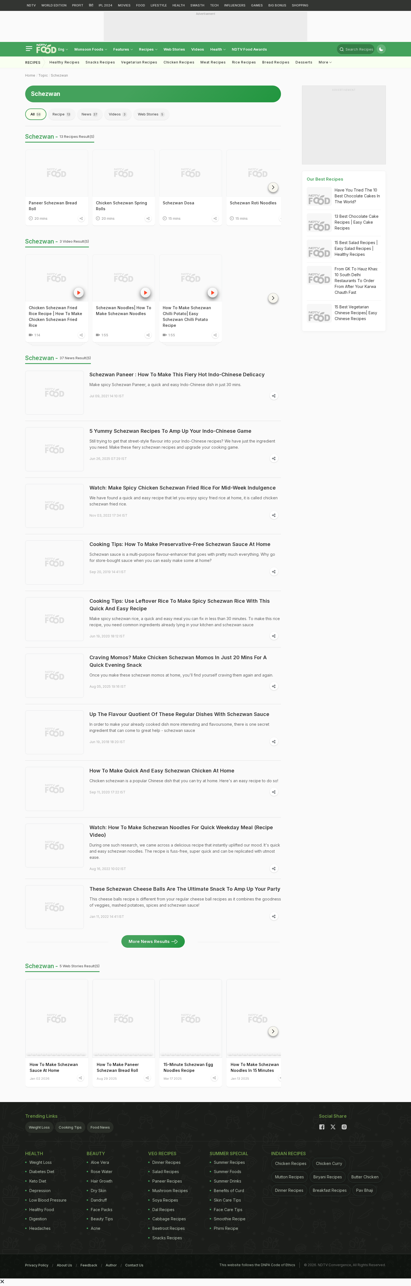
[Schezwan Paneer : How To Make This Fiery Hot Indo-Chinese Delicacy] (54, 393)
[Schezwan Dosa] (190, 173)
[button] (273, 187)
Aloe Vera (100, 1162)
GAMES (257, 5)
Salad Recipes (165, 1171)
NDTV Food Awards (249, 49)
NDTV (31, 5)
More (324, 62)
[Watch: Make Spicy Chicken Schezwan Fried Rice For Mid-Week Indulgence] (54, 506)
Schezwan (59, 75)
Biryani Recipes (327, 1176)
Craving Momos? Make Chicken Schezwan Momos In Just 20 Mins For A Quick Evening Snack (178, 661)
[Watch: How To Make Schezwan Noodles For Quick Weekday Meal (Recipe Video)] (54, 846)
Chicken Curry (329, 1163)
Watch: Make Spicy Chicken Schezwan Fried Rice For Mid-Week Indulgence (182, 488)
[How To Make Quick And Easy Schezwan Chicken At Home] (54, 789)
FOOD (140, 5)
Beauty (96, 1153)
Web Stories (174, 49)
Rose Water (101, 1171)
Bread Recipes (275, 62)
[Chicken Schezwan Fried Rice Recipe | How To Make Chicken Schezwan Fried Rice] (56, 277)
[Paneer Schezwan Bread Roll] (56, 173)
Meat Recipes (213, 62)
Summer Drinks (227, 1181)
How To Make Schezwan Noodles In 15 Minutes (255, 1067)
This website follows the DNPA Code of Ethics (257, 1265)
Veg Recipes (162, 1153)
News (89, 114)
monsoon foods (89, 49)
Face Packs (101, 1209)
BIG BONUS (277, 5)
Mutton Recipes (289, 1176)
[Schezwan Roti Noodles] (257, 173)
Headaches (40, 1228)
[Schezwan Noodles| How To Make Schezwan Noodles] (124, 277)
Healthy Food (41, 1209)
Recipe (61, 114)
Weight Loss (39, 1127)
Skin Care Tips (227, 1200)
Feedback (89, 1265)
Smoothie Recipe (229, 1218)
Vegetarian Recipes (139, 62)
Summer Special (229, 1153)
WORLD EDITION (54, 5)
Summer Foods (227, 1171)
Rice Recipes (244, 62)
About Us (64, 1265)
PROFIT (77, 5)
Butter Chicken (365, 1176)
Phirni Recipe (226, 1228)
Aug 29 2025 (107, 1078)
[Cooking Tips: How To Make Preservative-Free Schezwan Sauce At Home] (54, 562)
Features (121, 49)
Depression (40, 1190)
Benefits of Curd (229, 1190)
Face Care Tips (228, 1209)
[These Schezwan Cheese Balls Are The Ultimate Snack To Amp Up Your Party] (54, 907)
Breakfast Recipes (330, 1190)
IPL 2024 (105, 5)
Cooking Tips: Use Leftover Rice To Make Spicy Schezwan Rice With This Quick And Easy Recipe (179, 604)
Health (216, 49)
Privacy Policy (36, 1265)
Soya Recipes (165, 1200)
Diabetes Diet (41, 1171)
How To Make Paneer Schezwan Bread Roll (118, 1067)
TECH (214, 5)
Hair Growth (101, 1181)
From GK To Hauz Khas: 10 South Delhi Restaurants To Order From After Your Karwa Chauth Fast (356, 280)
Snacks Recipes (100, 62)
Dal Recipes (163, 1209)
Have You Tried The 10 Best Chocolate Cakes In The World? (357, 196)
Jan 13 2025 (240, 1078)
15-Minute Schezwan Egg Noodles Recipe (188, 1067)
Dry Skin (98, 1190)
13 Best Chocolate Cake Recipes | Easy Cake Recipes (357, 222)
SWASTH (197, 5)
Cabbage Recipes (169, 1218)
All (35, 114)
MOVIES (124, 5)
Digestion (38, 1218)
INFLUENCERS (234, 5)
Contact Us (134, 1265)
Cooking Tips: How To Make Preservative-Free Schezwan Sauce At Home (179, 544)
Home (30, 75)
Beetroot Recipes (168, 1228)
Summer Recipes (229, 1162)
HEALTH (179, 5)
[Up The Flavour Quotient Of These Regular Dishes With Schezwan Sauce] (54, 732)
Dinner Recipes (166, 1162)
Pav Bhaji (364, 1190)
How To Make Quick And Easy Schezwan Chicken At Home (161, 771)
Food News (100, 1127)
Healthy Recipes (64, 62)
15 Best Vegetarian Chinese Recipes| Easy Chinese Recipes (356, 312)
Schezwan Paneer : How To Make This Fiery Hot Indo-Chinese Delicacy (177, 374)
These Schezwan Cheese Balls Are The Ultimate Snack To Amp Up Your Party (184, 889)
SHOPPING (300, 5)
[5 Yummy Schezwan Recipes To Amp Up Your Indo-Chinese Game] (54, 449)
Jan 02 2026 (39, 1078)
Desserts (304, 62)
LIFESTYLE (159, 5)
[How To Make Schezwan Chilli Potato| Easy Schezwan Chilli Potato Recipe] (190, 277)
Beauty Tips (102, 1218)
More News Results (149, 941)
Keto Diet (37, 1181)
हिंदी (91, 5)
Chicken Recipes (179, 62)
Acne (95, 1228)
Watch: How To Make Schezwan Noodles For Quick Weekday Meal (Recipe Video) (181, 831)
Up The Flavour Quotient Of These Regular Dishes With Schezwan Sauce (179, 714)
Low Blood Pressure (48, 1200)
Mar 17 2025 (173, 1078)
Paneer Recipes (167, 1181)
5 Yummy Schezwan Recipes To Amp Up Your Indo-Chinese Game (170, 431)
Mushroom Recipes (170, 1190)
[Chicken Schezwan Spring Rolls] (124, 173)
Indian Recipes (288, 1153)
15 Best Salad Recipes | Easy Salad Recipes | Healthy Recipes (356, 248)
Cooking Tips (70, 1127)
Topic (43, 75)
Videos (197, 49)
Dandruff (99, 1200)
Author (111, 1265)
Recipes (147, 49)
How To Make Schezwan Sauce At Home (54, 1067)
